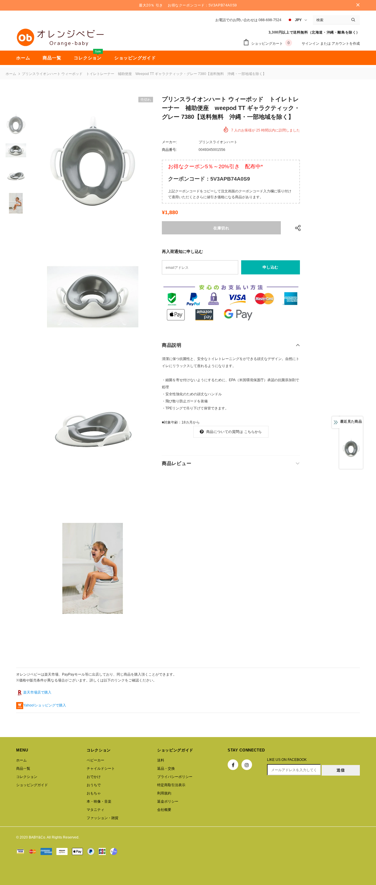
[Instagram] (246, 764)
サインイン (311, 43)
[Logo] (60, 37)
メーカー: (169, 142)
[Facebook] (233, 764)
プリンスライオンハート (218, 142)
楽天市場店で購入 (37, 692)
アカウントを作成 (346, 43)
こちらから (253, 432)
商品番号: (169, 150)
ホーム (11, 74)
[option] (92, 161)
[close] (358, 5)
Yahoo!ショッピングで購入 (44, 705)
